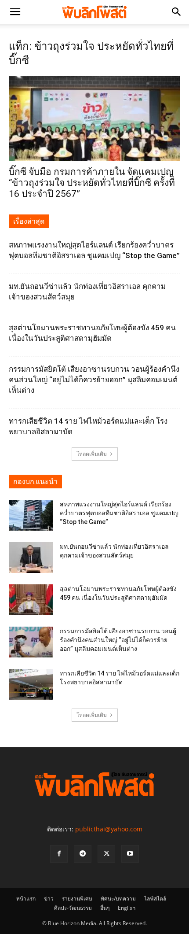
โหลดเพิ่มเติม (91, 454)
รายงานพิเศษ (77, 898)
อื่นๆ (104, 908)
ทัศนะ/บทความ (118, 898)
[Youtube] (130, 854)
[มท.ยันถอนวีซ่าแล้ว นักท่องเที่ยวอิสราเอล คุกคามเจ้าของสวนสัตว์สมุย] (31, 557)
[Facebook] (59, 854)
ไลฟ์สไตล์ (155, 898)
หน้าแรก (26, 898)
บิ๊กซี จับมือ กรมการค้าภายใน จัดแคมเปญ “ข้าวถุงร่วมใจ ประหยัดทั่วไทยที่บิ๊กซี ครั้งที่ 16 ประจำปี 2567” (92, 182)
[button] (15, 12)
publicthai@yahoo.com (108, 829)
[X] (106, 854)
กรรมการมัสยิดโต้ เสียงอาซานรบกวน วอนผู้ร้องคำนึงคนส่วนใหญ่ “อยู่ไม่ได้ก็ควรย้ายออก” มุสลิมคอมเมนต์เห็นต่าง (94, 380)
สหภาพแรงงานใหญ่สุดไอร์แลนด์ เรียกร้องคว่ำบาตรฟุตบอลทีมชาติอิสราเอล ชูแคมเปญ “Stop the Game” (119, 513)
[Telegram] (82, 854)
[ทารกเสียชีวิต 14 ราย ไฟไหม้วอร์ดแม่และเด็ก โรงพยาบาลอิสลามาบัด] (31, 684)
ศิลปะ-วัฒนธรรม (73, 908)
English (126, 908)
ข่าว (49, 898)
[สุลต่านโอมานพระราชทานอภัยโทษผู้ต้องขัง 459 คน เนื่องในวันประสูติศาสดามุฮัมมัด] (31, 599)
